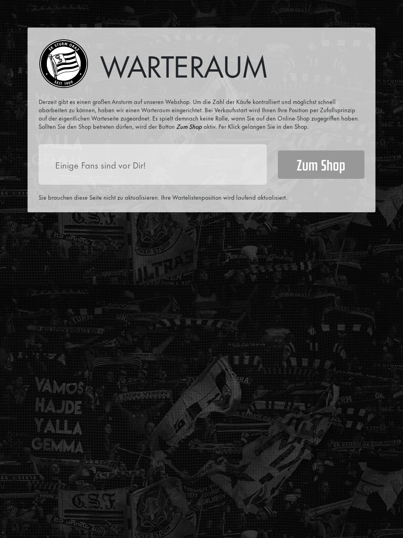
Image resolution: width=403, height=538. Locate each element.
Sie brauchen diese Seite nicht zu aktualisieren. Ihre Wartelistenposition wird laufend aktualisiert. (163, 197)
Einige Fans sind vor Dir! (100, 164)
